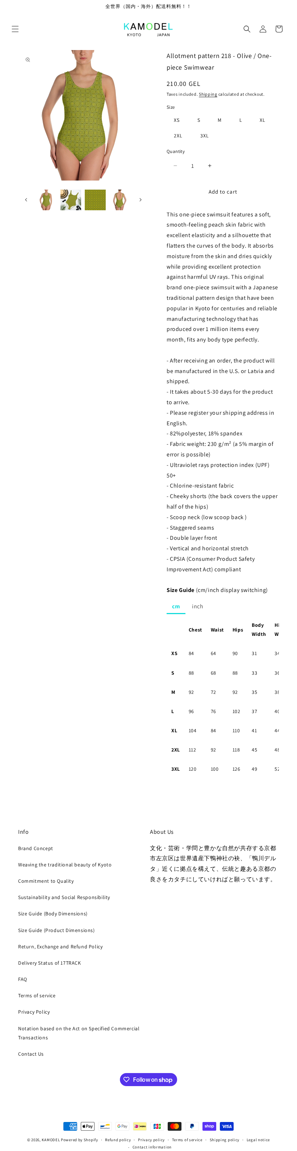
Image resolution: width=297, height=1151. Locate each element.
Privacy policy (151, 1139)
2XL (178, 135)
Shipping (208, 94)
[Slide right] (140, 200)
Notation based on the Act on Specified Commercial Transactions (78, 1033)
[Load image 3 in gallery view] (95, 200)
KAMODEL (51, 1139)
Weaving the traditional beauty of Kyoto (65, 864)
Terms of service (37, 995)
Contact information (152, 1147)
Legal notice (258, 1139)
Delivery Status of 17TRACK (49, 963)
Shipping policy (225, 1139)
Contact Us (31, 1054)
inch (197, 606)
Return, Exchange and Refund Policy (60, 946)
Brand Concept (35, 848)
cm (176, 606)
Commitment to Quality (46, 881)
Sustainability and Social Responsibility (64, 897)
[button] (15, 29)
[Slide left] (26, 200)
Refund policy (118, 1139)
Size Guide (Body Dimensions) (53, 913)
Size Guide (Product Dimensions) (56, 930)
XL (262, 120)
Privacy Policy (34, 1012)
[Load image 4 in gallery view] (119, 200)
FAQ (22, 979)
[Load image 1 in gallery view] (46, 200)
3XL (204, 135)
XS (177, 120)
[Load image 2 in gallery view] (70, 200)
